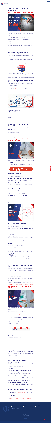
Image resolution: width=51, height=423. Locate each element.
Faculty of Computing (25, 414)
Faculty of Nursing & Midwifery (26, 415)
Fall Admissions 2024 (17, 398)
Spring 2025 (32, 284)
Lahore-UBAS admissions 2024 (23, 398)
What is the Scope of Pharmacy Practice (20, 12)
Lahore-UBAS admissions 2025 (18, 284)
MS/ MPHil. (31, 137)
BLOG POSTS (11, 137)
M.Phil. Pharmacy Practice (27, 137)
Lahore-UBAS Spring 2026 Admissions (19, 137)
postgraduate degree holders (28, 378)
